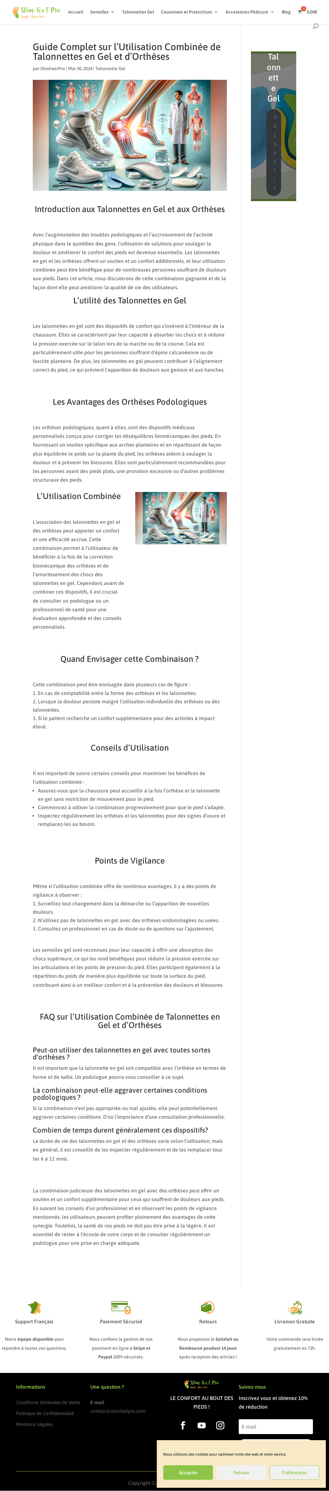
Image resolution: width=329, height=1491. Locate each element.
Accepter (188, 1472)
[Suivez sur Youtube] (202, 1426)
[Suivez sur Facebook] (183, 1426)
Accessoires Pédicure (247, 12)
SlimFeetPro (52, 68)
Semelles (99, 12)
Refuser (241, 1472)
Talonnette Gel (110, 68)
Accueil (75, 12)
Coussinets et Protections (186, 12)
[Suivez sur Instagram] (220, 1426)
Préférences (294, 1472)
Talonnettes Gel (138, 12)
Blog (286, 12)
